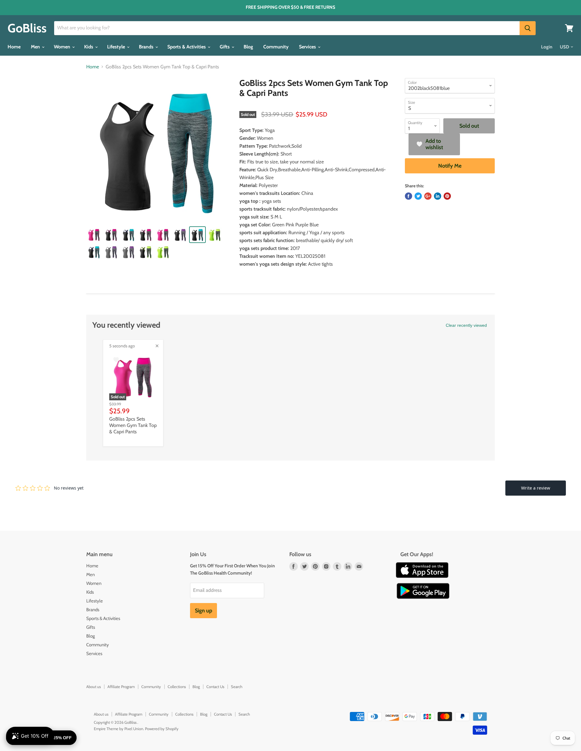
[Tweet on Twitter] (418, 196)
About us (93, 686)
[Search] (528, 28)
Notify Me (449, 165)
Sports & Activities (187, 47)
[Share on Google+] (428, 196)
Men (36, 47)
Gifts (225, 47)
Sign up (203, 610)
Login (546, 47)
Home (14, 47)
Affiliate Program (121, 686)
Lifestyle (116, 47)
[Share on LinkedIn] (437, 196)
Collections (177, 686)
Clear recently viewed (466, 325)
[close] (157, 346)
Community (276, 47)
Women (62, 47)
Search (236, 686)
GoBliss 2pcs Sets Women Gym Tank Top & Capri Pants (133, 425)
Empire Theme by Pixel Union (118, 728)
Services (308, 47)
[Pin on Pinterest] (447, 196)
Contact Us (215, 686)
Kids (89, 47)
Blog (248, 47)
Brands (147, 47)
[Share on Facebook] (408, 196)
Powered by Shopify (162, 728)
